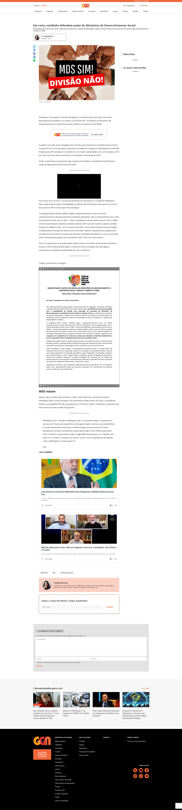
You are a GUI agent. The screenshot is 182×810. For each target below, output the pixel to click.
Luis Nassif (38, 11)
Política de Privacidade (87, 752)
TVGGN (145, 11)
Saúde (57, 797)
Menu (38, 6)
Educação (58, 759)
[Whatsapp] (141, 776)
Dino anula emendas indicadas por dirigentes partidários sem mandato (106, 713)
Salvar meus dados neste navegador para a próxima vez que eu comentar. (59, 662)
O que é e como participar (136, 741)
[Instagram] (135, 776)
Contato (82, 741)
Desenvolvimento (61, 755)
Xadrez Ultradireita (61, 801)
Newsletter (83, 748)
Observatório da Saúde (63, 780)
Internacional (59, 766)
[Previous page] (40, 269)
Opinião (135, 11)
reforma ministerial (66, 573)
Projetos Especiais (61, 794)
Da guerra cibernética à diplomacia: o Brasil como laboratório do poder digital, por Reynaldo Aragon (134, 714)
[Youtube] (141, 770)
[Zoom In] (56, 269)
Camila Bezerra (48, 36)
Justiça (115, 11)
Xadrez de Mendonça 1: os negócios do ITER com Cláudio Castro (76, 713)
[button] (34, 46)
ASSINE (44, 6)
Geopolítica (104, 11)
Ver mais (145, 688)
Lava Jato (58, 773)
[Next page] (43, 269)
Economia (91, 11)
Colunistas (58, 748)
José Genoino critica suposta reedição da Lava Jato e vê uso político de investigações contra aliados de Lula (46, 714)
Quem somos (84, 755)
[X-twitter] (135, 770)
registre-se (59, 631)
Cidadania (58, 745)
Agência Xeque (60, 741)
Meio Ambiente (60, 776)
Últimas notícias (78, 11)
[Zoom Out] (53, 269)
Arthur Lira (44, 573)
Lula (54, 573)
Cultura (57, 752)
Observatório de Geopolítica (65, 783)
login (43, 631)
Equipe (81, 745)
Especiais (50, 11)
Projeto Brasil (62, 11)
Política (125, 11)
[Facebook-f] (147, 770)
